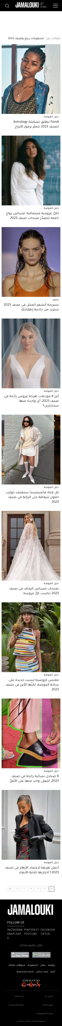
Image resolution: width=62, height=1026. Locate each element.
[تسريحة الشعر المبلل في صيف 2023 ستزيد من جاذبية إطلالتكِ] (31, 262)
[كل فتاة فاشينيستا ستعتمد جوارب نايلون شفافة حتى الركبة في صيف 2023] (31, 449)
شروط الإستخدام (16, 1005)
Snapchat (14, 934)
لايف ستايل (42, 972)
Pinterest (31, 930)
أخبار (52, 972)
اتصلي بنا (49, 997)
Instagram (15, 930)
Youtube (30, 934)
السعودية (33, 965)
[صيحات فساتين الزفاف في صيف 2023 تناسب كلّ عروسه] (31, 546)
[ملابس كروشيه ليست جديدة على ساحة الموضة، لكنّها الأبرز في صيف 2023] (31, 637)
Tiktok (45, 934)
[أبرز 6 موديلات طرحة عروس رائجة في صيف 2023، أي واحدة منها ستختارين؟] (31, 353)
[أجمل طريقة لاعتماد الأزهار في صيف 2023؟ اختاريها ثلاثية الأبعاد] (31, 825)
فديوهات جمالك (16, 965)
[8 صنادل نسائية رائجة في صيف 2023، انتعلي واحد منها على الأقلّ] (31, 733)
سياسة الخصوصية (45, 1014)
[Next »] (10, 889)
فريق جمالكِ (47, 1005)
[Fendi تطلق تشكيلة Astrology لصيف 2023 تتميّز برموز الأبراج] (31, 79)
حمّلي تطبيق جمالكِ (31, 945)
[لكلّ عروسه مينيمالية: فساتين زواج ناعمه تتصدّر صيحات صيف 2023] (31, 170)
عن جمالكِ (19, 997)
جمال (43, 965)
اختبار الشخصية (25, 972)
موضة (51, 965)
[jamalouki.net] (31, 5)
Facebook (48, 930)
